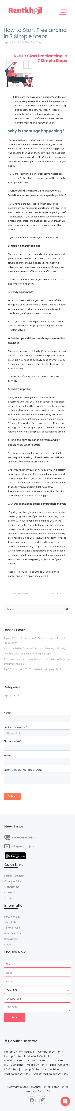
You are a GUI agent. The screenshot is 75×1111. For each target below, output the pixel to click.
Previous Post (19, 593)
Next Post (58, 593)
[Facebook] (32, 1100)
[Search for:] (37, 609)
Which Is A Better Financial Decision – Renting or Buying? (35, 648)
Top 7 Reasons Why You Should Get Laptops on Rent (32, 669)
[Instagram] (43, 1100)
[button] (62, 11)
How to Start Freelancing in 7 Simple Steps (27, 653)
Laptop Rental (11, 42)
